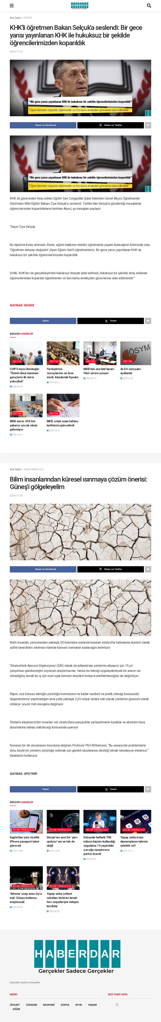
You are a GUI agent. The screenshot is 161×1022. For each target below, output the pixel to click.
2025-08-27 (54, 382)
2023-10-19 (54, 430)
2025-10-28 (17, 851)
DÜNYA (65, 1004)
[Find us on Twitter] (117, 1005)
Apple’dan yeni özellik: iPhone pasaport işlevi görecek (25, 841)
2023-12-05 (127, 378)
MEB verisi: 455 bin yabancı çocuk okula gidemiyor (23, 425)
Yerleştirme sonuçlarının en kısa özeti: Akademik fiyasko (63, 373)
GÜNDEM (31, 1004)
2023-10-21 (17, 435)
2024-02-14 (90, 378)
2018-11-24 (16, 51)
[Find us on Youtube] (124, 1005)
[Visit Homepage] (80, 6)
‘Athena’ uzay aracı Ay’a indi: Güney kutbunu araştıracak (26, 898)
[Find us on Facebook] (110, 1005)
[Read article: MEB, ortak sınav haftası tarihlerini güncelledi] (63, 405)
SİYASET (15, 1004)
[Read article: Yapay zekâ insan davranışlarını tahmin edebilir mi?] (136, 821)
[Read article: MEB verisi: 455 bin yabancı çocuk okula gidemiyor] (26, 405)
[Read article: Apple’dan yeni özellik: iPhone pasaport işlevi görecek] (26, 821)
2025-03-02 (54, 911)
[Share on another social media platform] (148, 125)
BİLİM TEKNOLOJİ (33, 469)
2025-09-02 (17, 387)
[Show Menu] (12, 6)
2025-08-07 (90, 859)
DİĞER (16, 1009)
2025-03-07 (17, 907)
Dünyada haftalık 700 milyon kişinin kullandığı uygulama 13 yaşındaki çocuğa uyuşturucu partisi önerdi (99, 846)
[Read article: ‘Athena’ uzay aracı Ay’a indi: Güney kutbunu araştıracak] (26, 878)
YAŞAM (92, 1004)
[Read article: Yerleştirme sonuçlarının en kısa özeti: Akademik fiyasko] (63, 353)
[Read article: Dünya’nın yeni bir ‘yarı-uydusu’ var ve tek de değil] (63, 821)
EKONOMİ (49, 1004)
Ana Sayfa (15, 17)
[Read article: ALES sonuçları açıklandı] (136, 353)
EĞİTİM (28, 17)
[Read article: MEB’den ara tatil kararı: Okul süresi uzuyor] (99, 353)
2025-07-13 (127, 851)
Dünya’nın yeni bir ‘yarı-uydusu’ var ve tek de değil (62, 841)
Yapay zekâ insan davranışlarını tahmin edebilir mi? (134, 841)
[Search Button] (149, 6)
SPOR (78, 1004)
